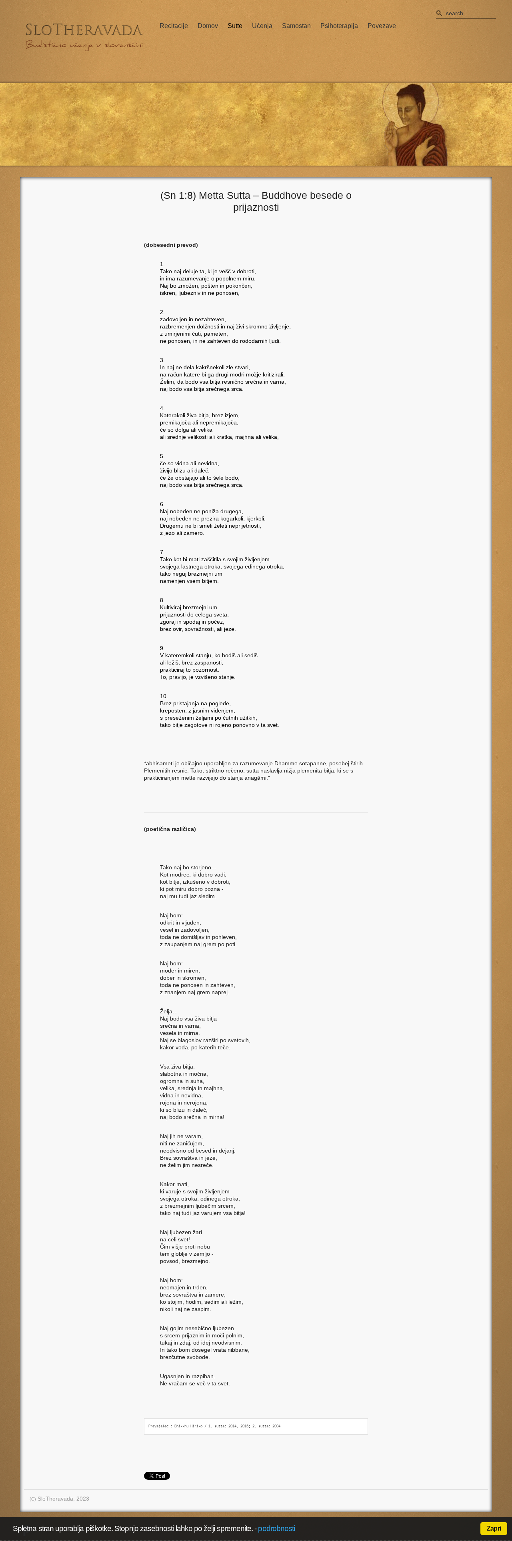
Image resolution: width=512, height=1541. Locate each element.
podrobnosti (276, 1528)
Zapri (494, 1528)
